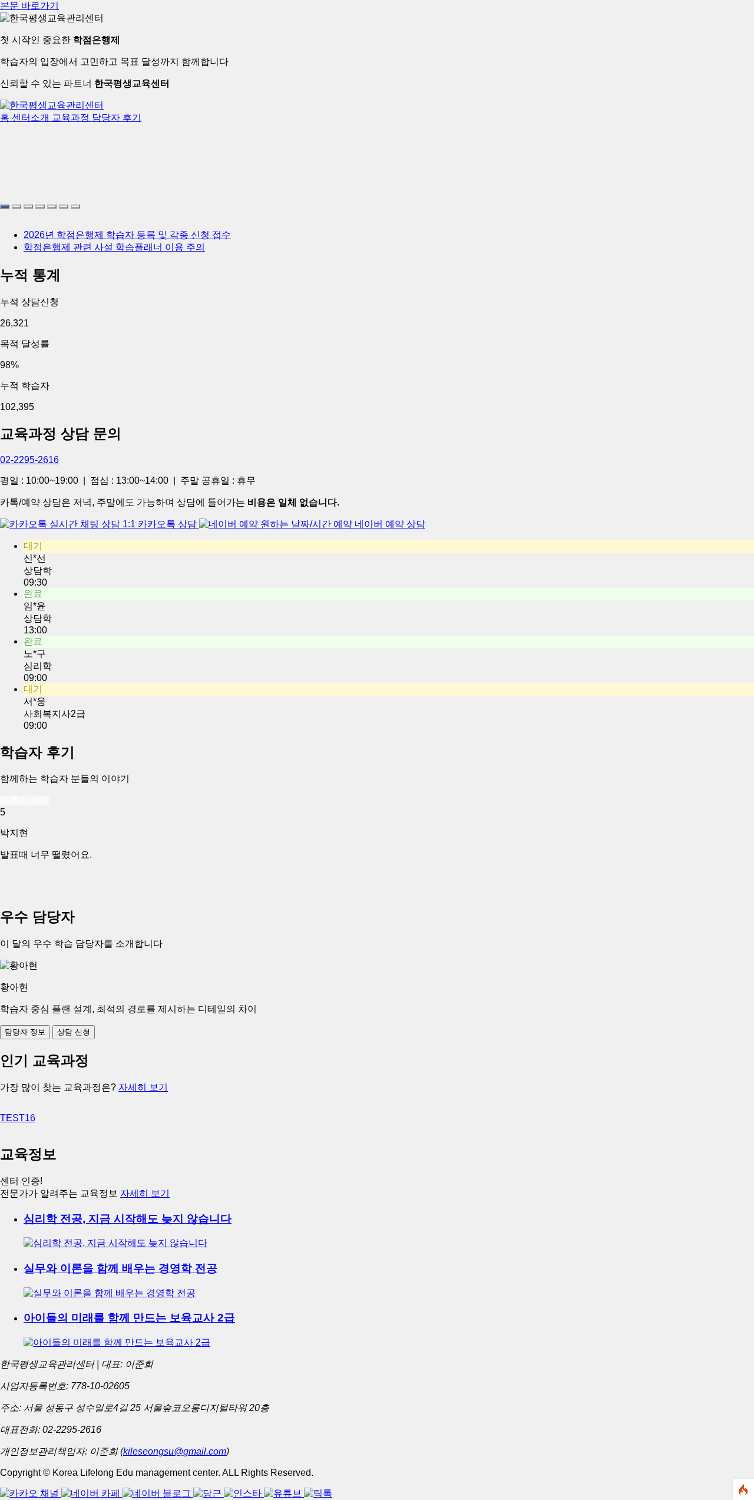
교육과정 (72, 118)
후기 (132, 118)
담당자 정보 (25, 1031)
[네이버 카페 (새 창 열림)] (92, 1493)
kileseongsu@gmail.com (174, 1451)
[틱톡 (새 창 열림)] (318, 1493)
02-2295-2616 (29, 460)
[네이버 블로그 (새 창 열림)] (158, 1493)
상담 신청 (73, 1031)
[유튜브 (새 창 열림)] (284, 1493)
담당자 (107, 118)
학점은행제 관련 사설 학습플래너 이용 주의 (114, 247)
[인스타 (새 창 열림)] (244, 1493)
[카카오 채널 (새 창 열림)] (30, 1493)
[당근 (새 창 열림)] (208, 1493)
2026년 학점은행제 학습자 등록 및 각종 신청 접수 (127, 235)
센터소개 (32, 118)
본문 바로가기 (29, 6)
